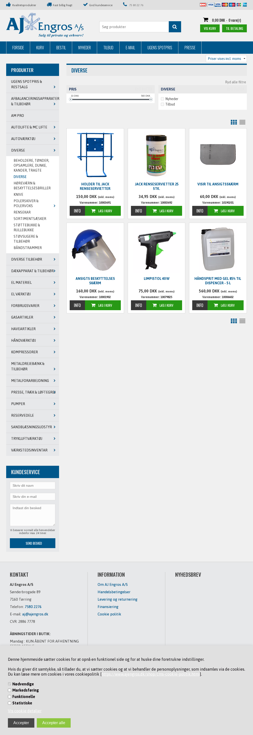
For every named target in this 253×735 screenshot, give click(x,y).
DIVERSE (20, 177)
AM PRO (17, 116)
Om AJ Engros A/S (113, 584)
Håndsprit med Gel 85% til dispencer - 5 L (217, 281)
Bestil (61, 48)
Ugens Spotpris (160, 48)
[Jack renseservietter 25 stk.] (156, 154)
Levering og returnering (117, 599)
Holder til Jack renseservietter (95, 186)
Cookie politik (109, 614)
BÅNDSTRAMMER (28, 248)
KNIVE (18, 195)
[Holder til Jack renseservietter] (95, 154)
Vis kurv (210, 28)
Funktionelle (23, 696)
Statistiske (22, 703)
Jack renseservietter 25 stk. (156, 186)
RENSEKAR (22, 212)
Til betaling (234, 28)
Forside (18, 48)
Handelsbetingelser (114, 592)
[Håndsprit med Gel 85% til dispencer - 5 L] (217, 249)
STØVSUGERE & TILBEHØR (26, 238)
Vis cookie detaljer (25, 711)
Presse (190, 48)
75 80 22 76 (136, 5)
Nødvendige (23, 684)
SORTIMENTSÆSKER (30, 219)
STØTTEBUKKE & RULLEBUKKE (27, 227)
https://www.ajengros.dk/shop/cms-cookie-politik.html (151, 674)
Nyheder (84, 48)
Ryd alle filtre (235, 82)
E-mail (130, 48)
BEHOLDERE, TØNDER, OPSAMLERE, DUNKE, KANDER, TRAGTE (31, 165)
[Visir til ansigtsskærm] (217, 154)
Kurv (40, 48)
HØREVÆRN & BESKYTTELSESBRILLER (32, 185)
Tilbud (108, 48)
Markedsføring (25, 690)
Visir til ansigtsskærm (217, 184)
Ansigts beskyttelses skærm (95, 281)
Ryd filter (143, 89)
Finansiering (108, 607)
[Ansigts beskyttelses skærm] (95, 249)
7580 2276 (33, 607)
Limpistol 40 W (156, 279)
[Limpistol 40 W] (156, 249)
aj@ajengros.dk (35, 614)
